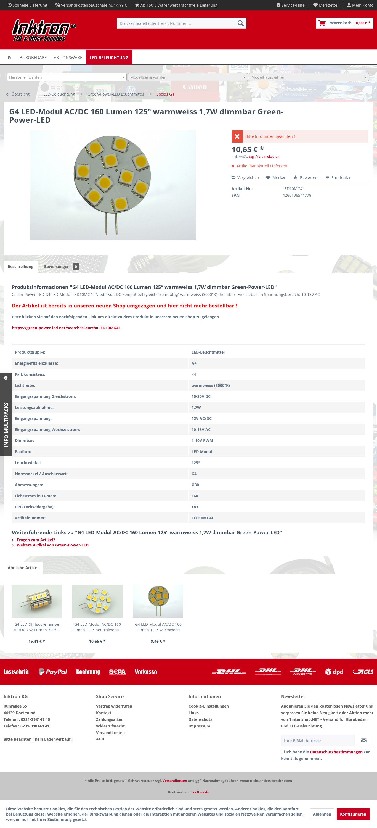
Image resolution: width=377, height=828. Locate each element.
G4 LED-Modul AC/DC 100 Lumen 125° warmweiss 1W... (158, 627)
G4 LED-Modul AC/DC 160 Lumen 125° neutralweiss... (97, 627)
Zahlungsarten (109, 719)
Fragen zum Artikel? (35, 539)
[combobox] (67, 77)
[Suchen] (240, 23)
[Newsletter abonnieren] (364, 740)
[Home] (9, 57)
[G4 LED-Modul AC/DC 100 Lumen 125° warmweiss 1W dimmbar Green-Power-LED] (158, 601)
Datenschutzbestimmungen (336, 752)
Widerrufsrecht (110, 726)
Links (194, 712)
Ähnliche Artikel (23, 567)
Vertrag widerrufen (114, 706)
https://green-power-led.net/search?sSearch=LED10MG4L (66, 327)
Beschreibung (20, 266)
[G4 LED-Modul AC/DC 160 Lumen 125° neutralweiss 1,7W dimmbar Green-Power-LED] (97, 601)
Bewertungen (60, 266)
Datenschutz (200, 719)
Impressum (199, 726)
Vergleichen (247, 177)
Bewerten (309, 177)
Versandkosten (110, 732)
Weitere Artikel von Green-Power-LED (52, 545)
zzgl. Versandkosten (264, 156)
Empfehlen (341, 177)
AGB (100, 739)
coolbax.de (200, 792)
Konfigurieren (353, 814)
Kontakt (103, 712)
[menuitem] (326, 5)
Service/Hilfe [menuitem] (292, 5)
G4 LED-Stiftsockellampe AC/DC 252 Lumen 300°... (37, 627)
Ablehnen (322, 814)
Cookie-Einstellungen (209, 706)
